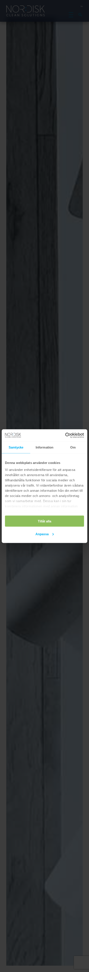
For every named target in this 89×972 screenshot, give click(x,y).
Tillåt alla (44, 521)
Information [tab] (44, 447)
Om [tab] (73, 447)
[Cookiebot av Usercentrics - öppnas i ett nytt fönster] (65, 435)
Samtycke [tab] (16, 447)
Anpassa (42, 534)
